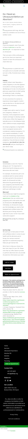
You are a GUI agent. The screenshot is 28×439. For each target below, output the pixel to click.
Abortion (12, 22)
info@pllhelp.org (12, 373)
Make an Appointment (11, 363)
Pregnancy (5, 26)
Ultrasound (10, 26)
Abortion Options (18, 22)
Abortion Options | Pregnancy (9, 24)
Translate (12, 431)
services (22, 292)
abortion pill (6, 49)
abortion (11, 47)
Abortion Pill (19, 24)
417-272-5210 (11, 371)
